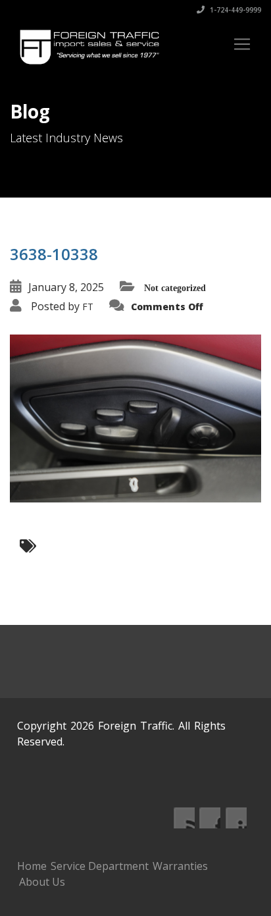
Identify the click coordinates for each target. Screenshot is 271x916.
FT (87, 306)
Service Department (100, 866)
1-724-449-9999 (234, 9)
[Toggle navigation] (242, 44)
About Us (42, 882)
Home (32, 866)
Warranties (180, 866)
